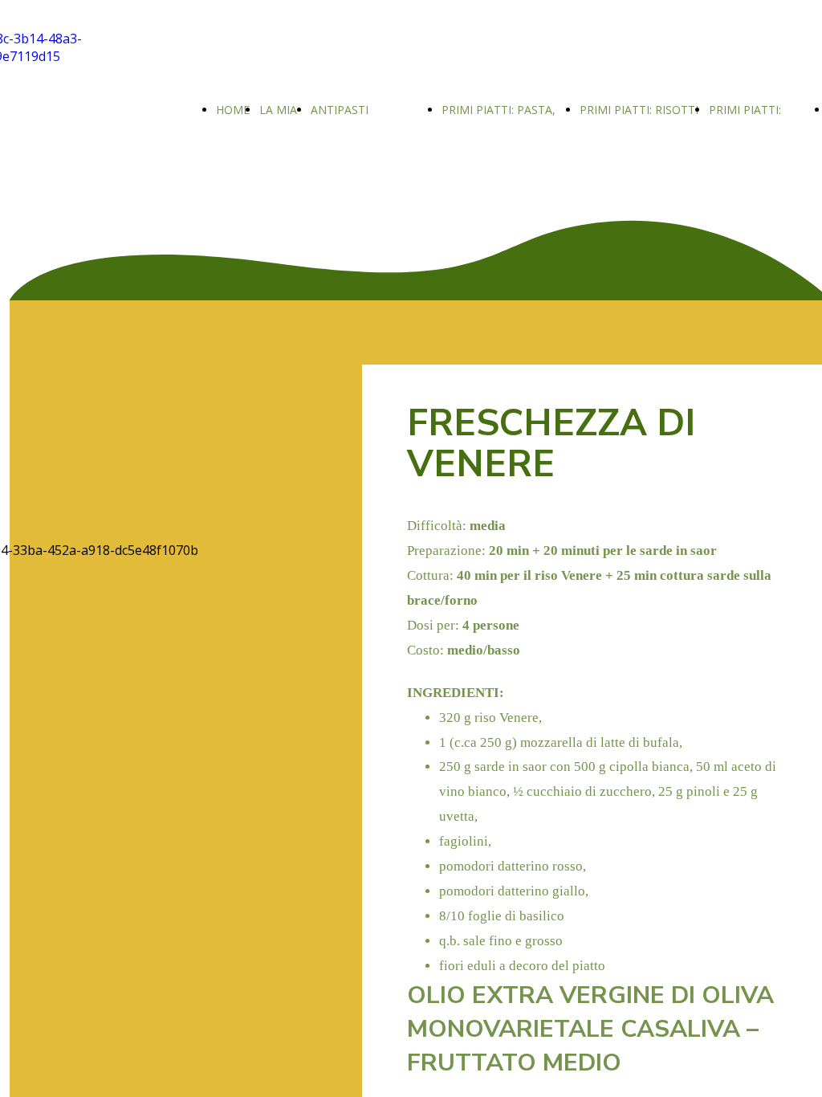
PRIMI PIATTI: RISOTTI (639, 109)
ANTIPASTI (339, 109)
